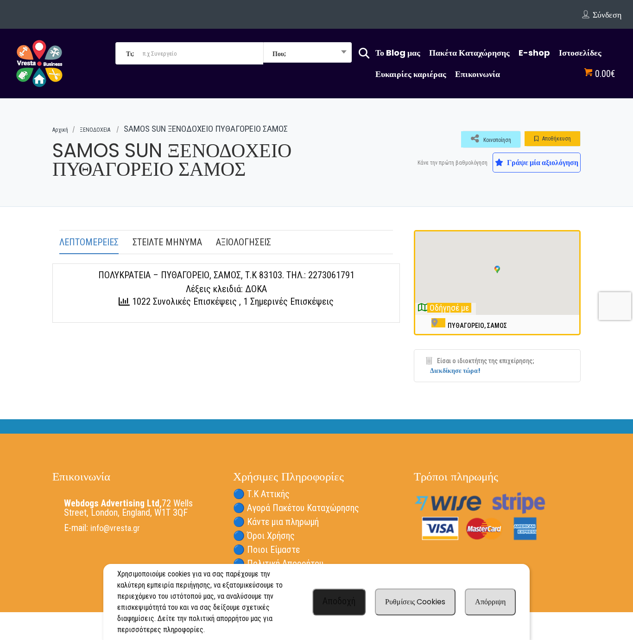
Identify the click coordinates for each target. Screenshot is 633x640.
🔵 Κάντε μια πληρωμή (276, 521)
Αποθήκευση (556, 138)
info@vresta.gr (115, 528)
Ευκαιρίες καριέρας (410, 74)
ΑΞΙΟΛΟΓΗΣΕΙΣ (243, 242)
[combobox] (307, 53)
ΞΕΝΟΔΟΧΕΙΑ (95, 130)
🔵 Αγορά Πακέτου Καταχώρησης (296, 507)
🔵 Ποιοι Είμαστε (266, 549)
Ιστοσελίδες (580, 52)
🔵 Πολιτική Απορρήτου (278, 563)
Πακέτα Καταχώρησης (469, 52)
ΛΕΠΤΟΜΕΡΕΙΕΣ (89, 242)
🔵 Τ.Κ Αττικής (261, 493)
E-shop (534, 52)
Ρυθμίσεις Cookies (415, 601)
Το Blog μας (397, 52)
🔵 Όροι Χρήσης (264, 535)
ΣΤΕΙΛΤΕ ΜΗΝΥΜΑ (167, 242)
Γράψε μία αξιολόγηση (542, 162)
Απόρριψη (490, 601)
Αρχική (60, 130)
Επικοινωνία (477, 74)
